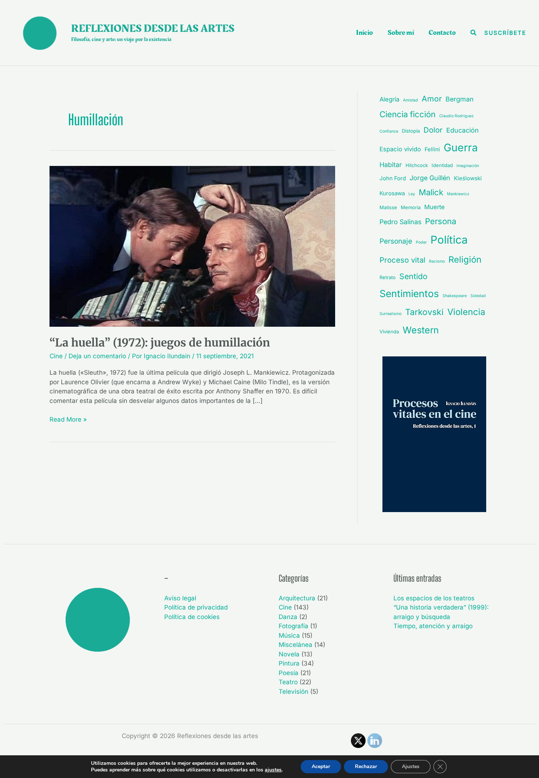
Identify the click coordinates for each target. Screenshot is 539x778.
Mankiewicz (458, 194)
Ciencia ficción (408, 114)
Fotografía (293, 626)
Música (289, 635)
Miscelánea (295, 644)
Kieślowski (468, 178)
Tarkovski (424, 312)
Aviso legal (180, 598)
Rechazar (366, 766)
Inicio (364, 32)
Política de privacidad (196, 607)
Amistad (410, 100)
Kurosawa (392, 193)
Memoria (411, 207)
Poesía (288, 673)
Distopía (411, 131)
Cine (56, 356)
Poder (421, 242)
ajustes (273, 770)
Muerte (434, 207)
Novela (289, 654)
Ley (411, 194)
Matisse (388, 207)
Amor (432, 98)
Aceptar (321, 766)
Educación (462, 130)
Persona (440, 221)
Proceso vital (402, 259)
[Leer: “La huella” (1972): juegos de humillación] (192, 245)
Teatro (288, 682)
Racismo (437, 261)
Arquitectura (297, 598)
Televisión (293, 691)
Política (448, 239)
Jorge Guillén (430, 178)
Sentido (413, 276)
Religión (464, 259)
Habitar (391, 164)
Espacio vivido (400, 149)
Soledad (478, 295)
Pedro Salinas (400, 222)
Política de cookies (192, 616)
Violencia (466, 312)
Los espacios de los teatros (433, 598)
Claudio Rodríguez (456, 116)
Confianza (389, 131)
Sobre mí (401, 32)
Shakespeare (455, 295)
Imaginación (467, 165)
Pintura (289, 663)
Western (421, 330)
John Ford (393, 178)
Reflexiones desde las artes (153, 29)
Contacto (442, 32)
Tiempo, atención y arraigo (433, 626)
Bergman (459, 99)
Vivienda (389, 331)
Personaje (396, 241)
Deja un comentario (97, 356)
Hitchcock (417, 165)
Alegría (389, 99)
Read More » (68, 419)
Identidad (442, 165)
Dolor (433, 129)
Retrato (388, 277)
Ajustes (410, 766)
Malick (431, 192)
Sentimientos (409, 293)
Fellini (432, 149)
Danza (288, 616)
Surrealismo (391, 313)
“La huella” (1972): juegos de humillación (160, 342)
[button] (473, 32)
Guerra (461, 147)
